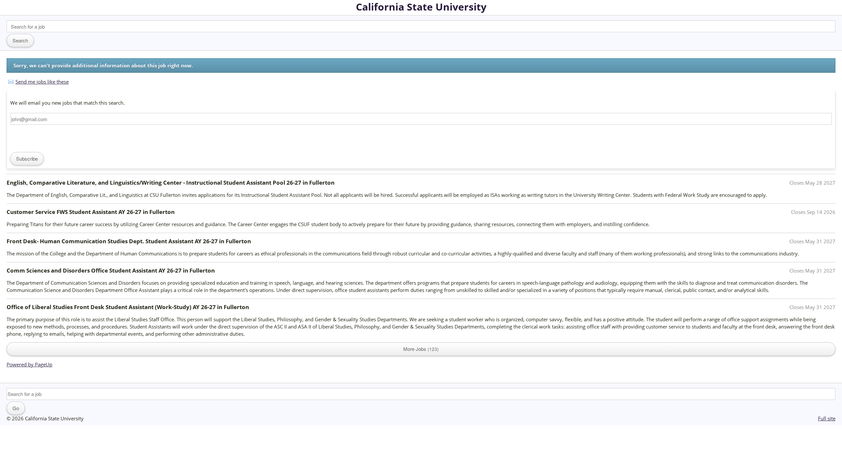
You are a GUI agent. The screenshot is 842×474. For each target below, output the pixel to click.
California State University (421, 6)
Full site (826, 418)
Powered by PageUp (29, 364)
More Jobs (420, 348)
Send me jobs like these (42, 81)
